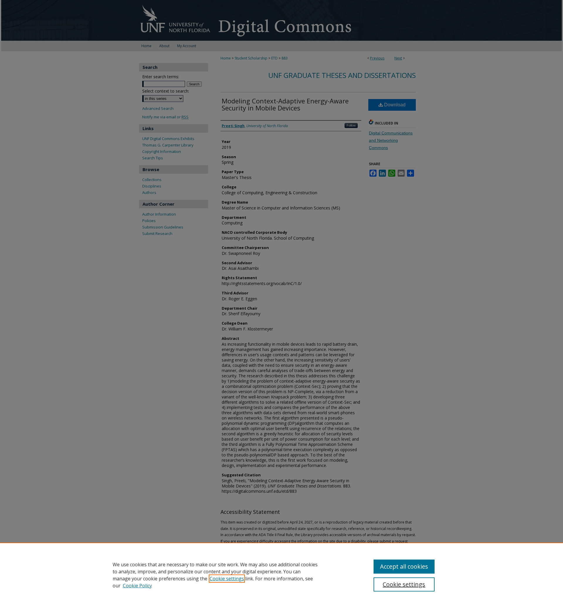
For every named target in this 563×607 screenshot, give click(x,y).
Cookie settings (227, 578)
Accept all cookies (404, 566)
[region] (281, 575)
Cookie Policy (137, 585)
